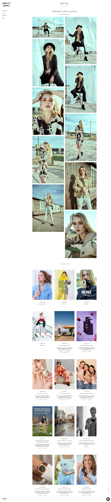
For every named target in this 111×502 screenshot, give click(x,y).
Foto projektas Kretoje (64, 345)
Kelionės (67, 351)
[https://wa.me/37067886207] (6, 498)
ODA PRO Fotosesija (42, 393)
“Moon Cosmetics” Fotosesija (86, 393)
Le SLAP (64, 304)
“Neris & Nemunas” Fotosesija (42, 489)
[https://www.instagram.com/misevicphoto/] (2, 498)
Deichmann (42, 345)
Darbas (89, 351)
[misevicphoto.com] (6, 4)
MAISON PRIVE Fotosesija (86, 345)
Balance (86, 304)
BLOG (3, 17)
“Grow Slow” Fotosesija (64, 393)
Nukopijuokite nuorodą (65, 263)
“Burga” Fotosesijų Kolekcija (64, 489)
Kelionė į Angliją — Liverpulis (64, 440)
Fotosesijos (84, 351)
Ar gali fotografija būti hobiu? (86, 440)
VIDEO (3, 13)
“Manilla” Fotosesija (86, 489)
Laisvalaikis (61, 351)
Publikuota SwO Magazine (64, 14)
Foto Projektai (65, 352)
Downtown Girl (42, 304)
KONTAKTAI (4, 15)
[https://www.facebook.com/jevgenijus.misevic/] (4, 498)
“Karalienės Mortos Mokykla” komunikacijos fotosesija (42, 441)
